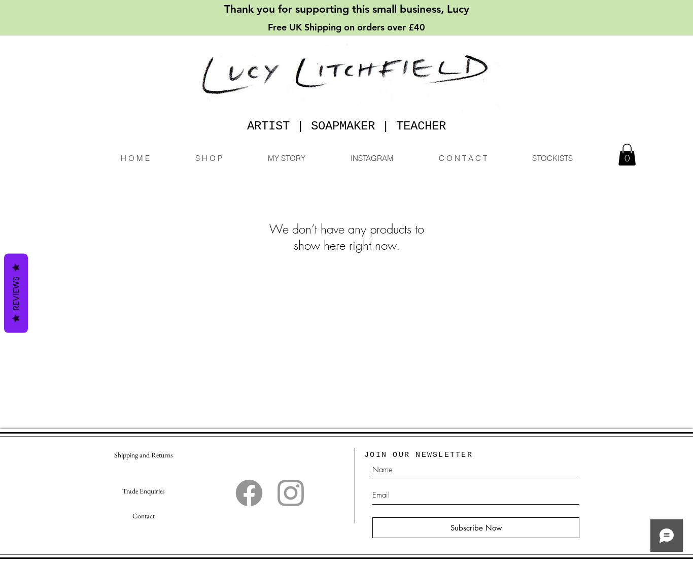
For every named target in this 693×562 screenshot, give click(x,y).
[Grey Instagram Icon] (290, 493)
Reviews (16, 293)
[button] (627, 155)
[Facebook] (249, 493)
